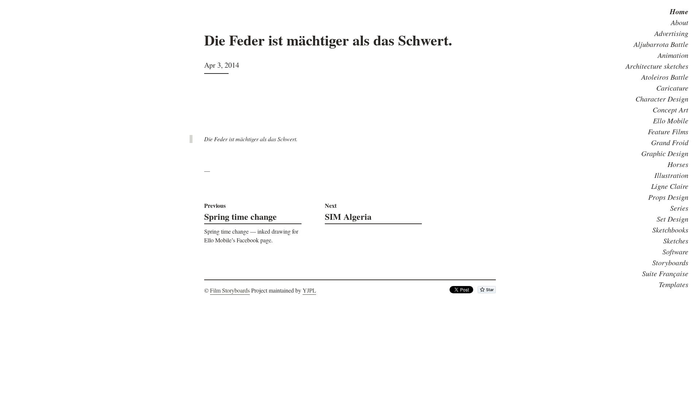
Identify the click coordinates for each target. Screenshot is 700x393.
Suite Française (665, 273)
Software (675, 251)
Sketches (675, 240)
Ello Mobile (670, 120)
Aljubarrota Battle (661, 44)
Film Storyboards (230, 290)
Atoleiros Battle (664, 77)
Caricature (672, 87)
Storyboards (670, 262)
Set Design (672, 218)
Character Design (661, 98)
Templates (673, 284)
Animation (673, 55)
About (679, 22)
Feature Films (668, 131)
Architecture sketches (657, 66)
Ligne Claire (669, 186)
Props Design (668, 197)
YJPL (309, 290)
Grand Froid (669, 142)
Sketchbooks (670, 229)
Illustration (671, 175)
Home (679, 11)
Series (679, 208)
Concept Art (670, 109)
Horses (678, 164)
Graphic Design (664, 153)
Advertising (671, 33)
